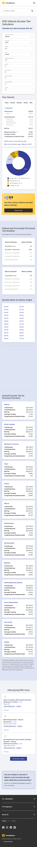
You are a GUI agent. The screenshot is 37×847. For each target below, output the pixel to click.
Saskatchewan (9, 523)
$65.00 (6, 335)
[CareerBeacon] (8, 835)
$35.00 (22, 312)
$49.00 (6, 324)
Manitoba (7, 563)
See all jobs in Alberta (18, 758)
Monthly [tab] (12, 102)
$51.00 (22, 324)
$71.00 (22, 338)
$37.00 (6, 315)
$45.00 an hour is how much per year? (15, 141)
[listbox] (18, 37)
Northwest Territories (11, 444)
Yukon (6, 464)
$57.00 (6, 330)
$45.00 (6, 321)
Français (13, 821)
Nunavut (7, 404)
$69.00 (6, 338)
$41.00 (6, 318)
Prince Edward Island (11, 602)
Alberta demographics (19, 783)
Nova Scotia (8, 622)
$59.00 (22, 330)
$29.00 (6, 309)
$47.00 (22, 321)
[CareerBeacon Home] (8, 3)
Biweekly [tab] (19, 102)
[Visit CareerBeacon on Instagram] (7, 827)
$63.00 (22, 333)
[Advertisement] (18, 368)
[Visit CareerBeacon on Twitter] (14, 827)
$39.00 (22, 315)
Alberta (6, 503)
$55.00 (22, 327)
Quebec (6, 642)
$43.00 (22, 318)
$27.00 (22, 307)
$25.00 (6, 307)
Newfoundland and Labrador (13, 582)
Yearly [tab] (6, 102)
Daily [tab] (31, 102)
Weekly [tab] (26, 102)
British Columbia (9, 424)
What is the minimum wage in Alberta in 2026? (18, 144)
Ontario (6, 483)
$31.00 (22, 309)
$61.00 (6, 333)
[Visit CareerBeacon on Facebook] (3, 827)
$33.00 (6, 312)
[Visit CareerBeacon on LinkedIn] (11, 827)
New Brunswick (9, 543)
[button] (17, 700)
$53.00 (6, 327)
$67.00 (22, 335)
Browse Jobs (18, 210)
